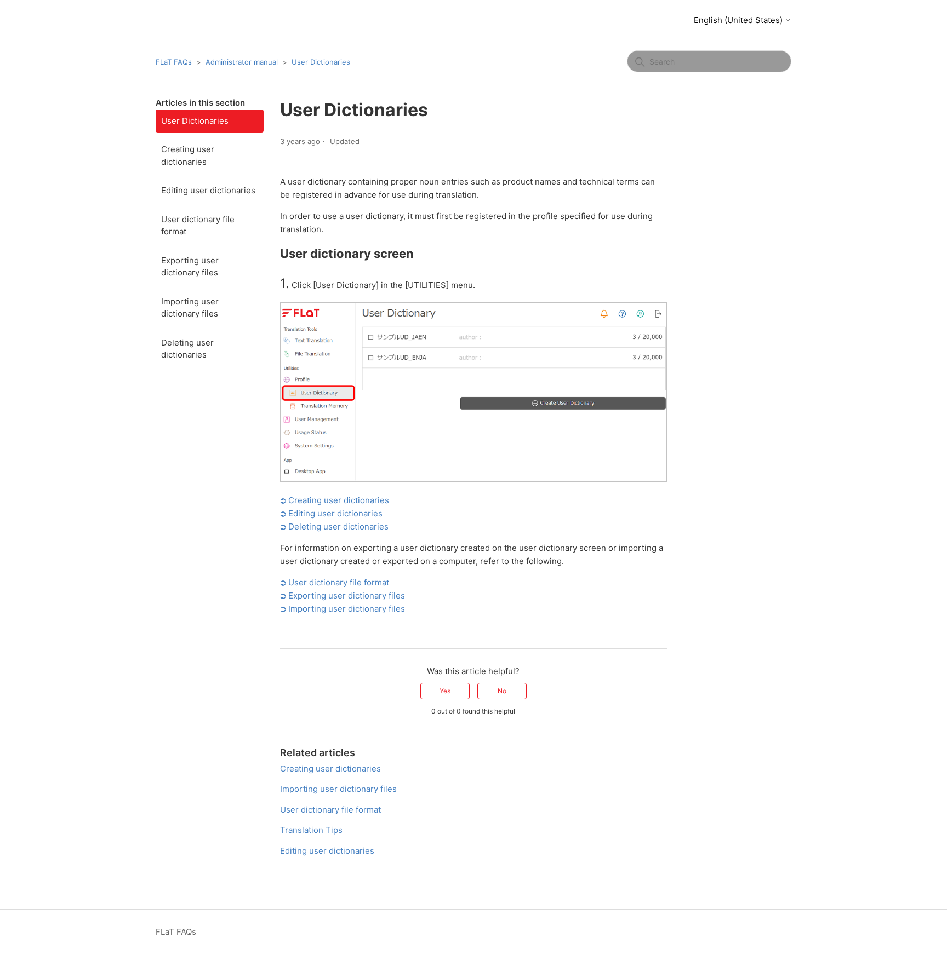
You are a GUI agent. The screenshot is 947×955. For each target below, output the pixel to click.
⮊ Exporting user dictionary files (342, 595)
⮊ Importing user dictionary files (342, 608)
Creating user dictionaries (187, 155)
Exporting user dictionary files (190, 266)
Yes (445, 691)
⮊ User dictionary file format (334, 582)
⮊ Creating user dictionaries (334, 500)
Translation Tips (311, 830)
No (502, 691)
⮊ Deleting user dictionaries (334, 526)
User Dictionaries (321, 61)
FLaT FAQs (174, 61)
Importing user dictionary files (190, 307)
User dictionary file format (198, 225)
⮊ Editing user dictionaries (331, 513)
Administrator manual (242, 61)
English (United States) (739, 20)
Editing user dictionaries (208, 190)
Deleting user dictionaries (187, 348)
